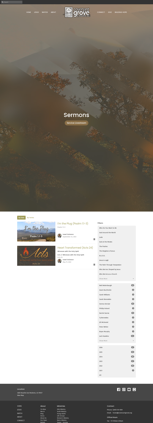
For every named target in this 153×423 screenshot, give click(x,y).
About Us (43, 418)
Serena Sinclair (116, 304)
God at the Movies (105, 242)
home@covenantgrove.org (122, 413)
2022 (116, 366)
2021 (116, 370)
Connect (101, 12)
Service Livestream (76, 122)
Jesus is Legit (103, 260)
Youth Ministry (61, 411)
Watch (45, 12)
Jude (101, 237)
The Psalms (103, 246)
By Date (21, 218)
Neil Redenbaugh (116, 285)
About (53, 12)
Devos (42, 416)
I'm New (43, 409)
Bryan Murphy (116, 331)
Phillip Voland (116, 308)
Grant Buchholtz (116, 290)
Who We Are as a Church (108, 274)
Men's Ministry (62, 420)
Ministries (61, 406)
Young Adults (61, 414)
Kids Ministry (61, 409)
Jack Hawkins (116, 336)
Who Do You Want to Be (108, 228)
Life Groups (61, 416)
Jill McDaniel (116, 322)
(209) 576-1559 (118, 410)
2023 (116, 361)
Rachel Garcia (116, 313)
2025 (116, 352)
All (100, 375)
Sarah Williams (116, 295)
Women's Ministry (63, 418)
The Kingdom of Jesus (107, 251)
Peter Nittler (116, 327)
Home (28, 12)
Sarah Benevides (116, 299)
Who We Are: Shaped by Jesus (109, 269)
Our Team (43, 420)
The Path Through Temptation (110, 265)
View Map (20, 395)
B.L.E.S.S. (102, 256)
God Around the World (107, 233)
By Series (30, 218)
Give (110, 12)
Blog (42, 414)
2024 (116, 357)
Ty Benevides (116, 318)
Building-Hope (121, 12)
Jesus (36, 12)
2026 (116, 347)
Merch (42, 411)
